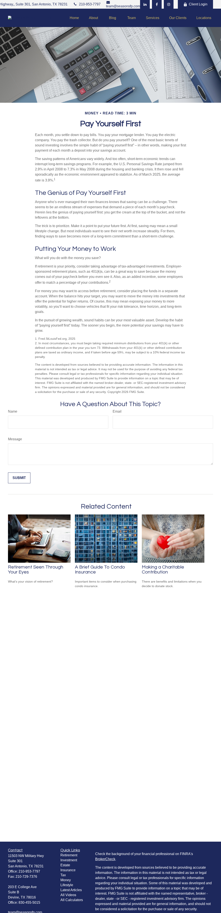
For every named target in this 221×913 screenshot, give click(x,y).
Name (12, 411)
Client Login (198, 4)
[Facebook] (157, 4)
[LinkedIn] (145, 4)
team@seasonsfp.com (123, 6)
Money (65, 880)
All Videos (68, 895)
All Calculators (71, 900)
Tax (63, 875)
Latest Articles (71, 890)
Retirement (68, 855)
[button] (74, 18)
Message (15, 439)
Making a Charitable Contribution (163, 570)
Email (117, 411)
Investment (68, 860)
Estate (65, 865)
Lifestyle (66, 885)
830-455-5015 (29, 902)
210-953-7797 (90, 4)
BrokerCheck (105, 859)
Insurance (68, 870)
